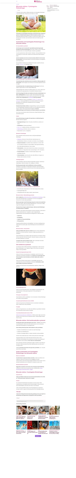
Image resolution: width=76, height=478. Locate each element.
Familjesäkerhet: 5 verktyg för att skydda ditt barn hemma (43, 417)
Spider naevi (19, 127)
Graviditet (17, 4)
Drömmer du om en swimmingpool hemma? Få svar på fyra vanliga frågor (54, 432)
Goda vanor (51, 415)
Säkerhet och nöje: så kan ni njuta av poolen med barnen (21, 432)
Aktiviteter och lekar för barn (32, 415)
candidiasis (30, 97)
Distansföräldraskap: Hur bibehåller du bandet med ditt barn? (43, 432)
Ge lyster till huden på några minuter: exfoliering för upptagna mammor (54, 417)
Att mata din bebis (19, 415)
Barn (39, 430)
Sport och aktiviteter (19, 430)
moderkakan (21, 64)
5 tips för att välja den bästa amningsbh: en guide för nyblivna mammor (21, 417)
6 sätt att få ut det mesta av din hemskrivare (31, 417)
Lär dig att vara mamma (42, 415)
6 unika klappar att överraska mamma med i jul (32, 432)
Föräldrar (29, 430)
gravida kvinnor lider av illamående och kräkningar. (33, 197)
